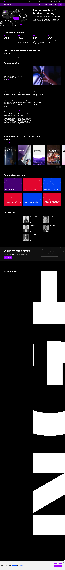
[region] (32, 565)
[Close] (64, 563)
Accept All (58, 563)
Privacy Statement (20, 565)
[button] (8, 257)
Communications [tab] (9, 58)
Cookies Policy (14, 565)
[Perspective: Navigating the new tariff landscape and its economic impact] (39, 155)
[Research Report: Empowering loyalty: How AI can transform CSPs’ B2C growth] (53, 155)
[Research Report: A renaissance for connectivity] (24, 155)
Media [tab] (18, 58)
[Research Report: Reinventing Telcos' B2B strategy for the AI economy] (10, 155)
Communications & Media (8, 4)
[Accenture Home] (6, 1)
